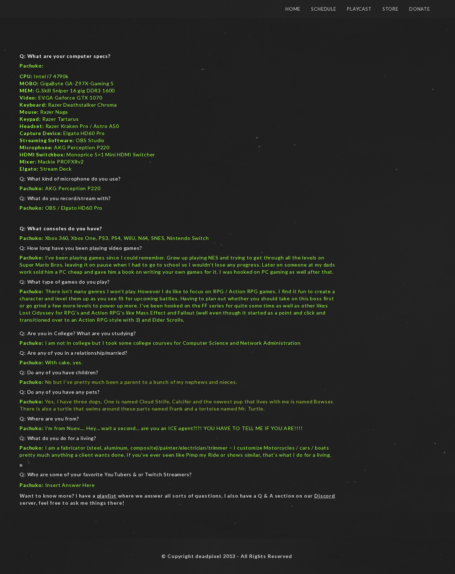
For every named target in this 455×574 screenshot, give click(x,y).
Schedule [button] (323, 9)
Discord (324, 496)
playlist (107, 496)
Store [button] (390, 9)
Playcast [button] (359, 9)
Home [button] (292, 9)
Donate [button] (419, 9)
